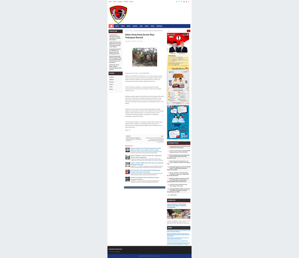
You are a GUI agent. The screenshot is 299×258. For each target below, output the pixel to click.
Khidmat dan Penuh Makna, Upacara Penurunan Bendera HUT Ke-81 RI (115, 67)
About (110, 1)
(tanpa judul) (173, 194)
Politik (117, 26)
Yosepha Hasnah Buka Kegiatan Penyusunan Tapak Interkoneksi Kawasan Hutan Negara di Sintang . (178, 243)
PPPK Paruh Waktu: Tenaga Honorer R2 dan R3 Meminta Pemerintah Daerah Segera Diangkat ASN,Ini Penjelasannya (178, 180)
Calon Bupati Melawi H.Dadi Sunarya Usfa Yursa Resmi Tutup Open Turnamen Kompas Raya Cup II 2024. (178, 190)
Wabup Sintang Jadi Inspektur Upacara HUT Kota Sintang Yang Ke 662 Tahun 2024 (178, 238)
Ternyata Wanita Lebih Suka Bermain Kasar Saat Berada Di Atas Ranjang (180, 147)
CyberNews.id (149, 256)
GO (188, 30)
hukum (111, 89)
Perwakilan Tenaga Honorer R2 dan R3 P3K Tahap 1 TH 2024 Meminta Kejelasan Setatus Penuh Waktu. (178, 168)
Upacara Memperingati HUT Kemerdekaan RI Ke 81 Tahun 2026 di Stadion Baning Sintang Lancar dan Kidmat (115, 59)
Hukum (123, 26)
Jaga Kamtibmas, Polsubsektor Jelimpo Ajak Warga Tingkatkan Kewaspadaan (114, 37)
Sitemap (126, 1)
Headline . (111, 77)
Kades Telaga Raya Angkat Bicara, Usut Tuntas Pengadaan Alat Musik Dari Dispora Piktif (178, 162)
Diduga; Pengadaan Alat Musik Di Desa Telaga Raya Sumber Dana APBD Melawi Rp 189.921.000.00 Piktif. (178, 174)
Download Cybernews (115, 251)
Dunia (141, 26)
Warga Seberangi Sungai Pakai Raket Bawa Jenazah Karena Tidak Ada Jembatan (178, 231)
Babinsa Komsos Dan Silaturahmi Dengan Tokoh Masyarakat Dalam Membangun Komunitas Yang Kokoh (154, 140)
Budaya (147, 26)
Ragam (152, 26)
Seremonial (159, 26)
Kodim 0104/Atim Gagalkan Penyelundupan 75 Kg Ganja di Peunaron (134, 139)
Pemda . (111, 84)
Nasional (135, 26)
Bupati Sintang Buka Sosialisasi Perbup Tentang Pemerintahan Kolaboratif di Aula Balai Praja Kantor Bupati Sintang (178, 235)
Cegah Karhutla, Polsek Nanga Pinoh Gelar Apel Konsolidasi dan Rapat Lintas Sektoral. (115, 44)
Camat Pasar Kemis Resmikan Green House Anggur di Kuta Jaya (178, 185)
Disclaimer (120, 1)
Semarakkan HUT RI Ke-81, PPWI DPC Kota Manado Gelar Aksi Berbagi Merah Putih (115, 51)
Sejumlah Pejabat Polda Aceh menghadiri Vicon (177, 241)
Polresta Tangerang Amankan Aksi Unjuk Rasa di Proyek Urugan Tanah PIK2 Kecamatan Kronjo (178, 157)
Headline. (111, 79)
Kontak (114, 1)
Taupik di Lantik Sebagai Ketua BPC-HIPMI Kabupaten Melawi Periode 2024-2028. (180, 151)
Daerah (129, 26)
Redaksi (131, 1)
